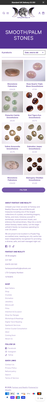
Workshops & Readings (14, 318)
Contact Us (9, 365)
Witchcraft (9, 305)
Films (7, 308)
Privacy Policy (11, 368)
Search (8, 375)
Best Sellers (10, 288)
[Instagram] (10, 246)
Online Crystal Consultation (16, 329)
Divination (9, 298)
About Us (9, 339)
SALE (7, 332)
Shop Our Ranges (12, 315)
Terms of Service (12, 378)
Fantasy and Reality (20, 387)
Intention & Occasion (13, 312)
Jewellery (9, 302)
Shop (7, 291)
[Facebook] (6, 246)
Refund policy (10, 371)
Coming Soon (10, 335)
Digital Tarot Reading (13, 322)
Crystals (8, 295)
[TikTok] (13, 246)
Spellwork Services (12, 325)
